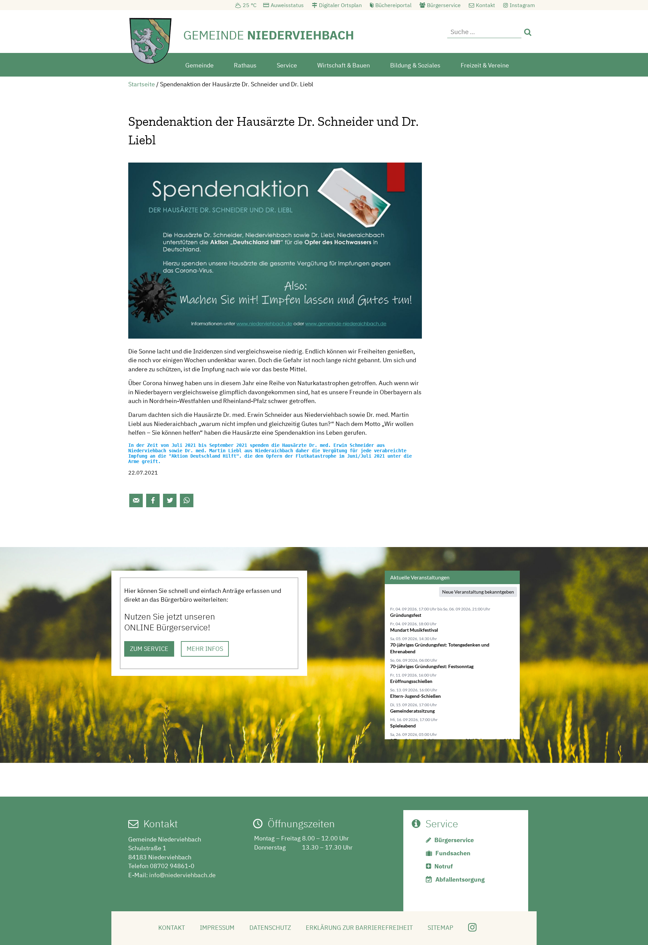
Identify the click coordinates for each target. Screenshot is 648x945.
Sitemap (440, 928)
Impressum (217, 928)
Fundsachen (452, 853)
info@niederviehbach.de (182, 875)
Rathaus (245, 65)
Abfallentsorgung (460, 879)
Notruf (443, 866)
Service (287, 65)
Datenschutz (270, 928)
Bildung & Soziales (415, 65)
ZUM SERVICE (149, 649)
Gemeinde (199, 65)
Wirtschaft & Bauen (343, 65)
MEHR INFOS (205, 649)
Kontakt (485, 5)
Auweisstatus (287, 5)
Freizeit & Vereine (485, 65)
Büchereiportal (393, 5)
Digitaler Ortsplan (340, 5)
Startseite (141, 84)
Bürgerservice (444, 5)
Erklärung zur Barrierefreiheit (359, 928)
